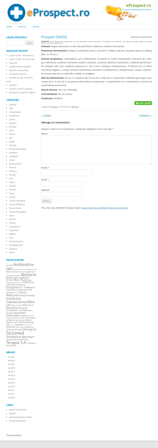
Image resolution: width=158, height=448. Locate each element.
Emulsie (12, 126)
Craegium (145, 115)
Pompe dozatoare (13, 435)
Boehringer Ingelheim (17, 277)
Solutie (12, 197)
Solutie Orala (15, 208)
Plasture (13, 171)
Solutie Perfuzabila (17, 211)
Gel (10, 137)
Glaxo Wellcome (16, 293)
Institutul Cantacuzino (16, 300)
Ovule (12, 160)
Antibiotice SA (31, 269)
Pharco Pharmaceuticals (15, 318)
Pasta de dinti (15, 163)
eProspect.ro (138, 5)
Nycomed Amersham (16, 314)
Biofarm (75, 106)
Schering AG (29, 329)
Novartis (12, 308)
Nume (45, 167)
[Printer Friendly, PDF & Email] (143, 102)
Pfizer (31, 316)
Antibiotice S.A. (19, 269)
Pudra (12, 182)
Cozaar (46, 115)
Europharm (13, 287)
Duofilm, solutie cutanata (20, 88)
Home (9, 26)
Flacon (12, 134)
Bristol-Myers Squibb (17, 279)
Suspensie (13, 230)
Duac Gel (13, 62)
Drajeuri (54, 106)
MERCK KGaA (27, 305)
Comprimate (15, 112)
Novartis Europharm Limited (16, 309)
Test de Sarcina (16, 241)
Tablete (12, 234)
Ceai (11, 108)
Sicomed (15, 333)
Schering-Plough (13, 329)
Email (45, 179)
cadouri (12, 413)
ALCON (9, 265)
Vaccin (12, 252)
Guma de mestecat (17, 149)
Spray (11, 215)
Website (45, 190)
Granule (12, 145)
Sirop (11, 193)
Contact (22, 26)
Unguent (13, 248)
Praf (11, 178)
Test (11, 237)
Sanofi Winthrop (27, 327)
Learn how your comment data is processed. (105, 207)
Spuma (12, 219)
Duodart (13, 85)
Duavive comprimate (18, 70)
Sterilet (12, 222)
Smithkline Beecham (20, 337)
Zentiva (12, 345)
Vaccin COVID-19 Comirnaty (21, 59)
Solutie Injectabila (17, 200)
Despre (36, 26)
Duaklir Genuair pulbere (20, 66)
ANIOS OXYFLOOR (17, 409)
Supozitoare (14, 226)
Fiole (11, 130)
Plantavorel (20, 320)
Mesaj (44, 133)
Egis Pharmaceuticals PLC (19, 281)
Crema (12, 119)
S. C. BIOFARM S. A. (19, 325)
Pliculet (12, 174)
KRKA (30, 302)
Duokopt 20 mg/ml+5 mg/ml (22, 92)
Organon (24, 315)
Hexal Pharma (27, 295)
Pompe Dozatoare (17, 420)
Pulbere (12, 185)
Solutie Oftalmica (17, 204)
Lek (8, 305)
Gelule (12, 141)
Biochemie (16, 275)
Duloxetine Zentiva (17, 74)
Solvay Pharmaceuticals (17, 339)
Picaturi (12, 167)
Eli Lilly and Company (20, 283)
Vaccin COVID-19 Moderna (21, 55)
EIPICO (27, 282)
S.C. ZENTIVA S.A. (19, 325)
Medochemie (16, 305)
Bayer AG (10, 271)
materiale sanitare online (20, 417)
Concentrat (14, 115)
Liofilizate (13, 156)
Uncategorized (15, 245)
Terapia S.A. (16, 342)
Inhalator (13, 152)
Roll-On (12, 189)
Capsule (12, 104)
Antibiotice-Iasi (20, 266)
